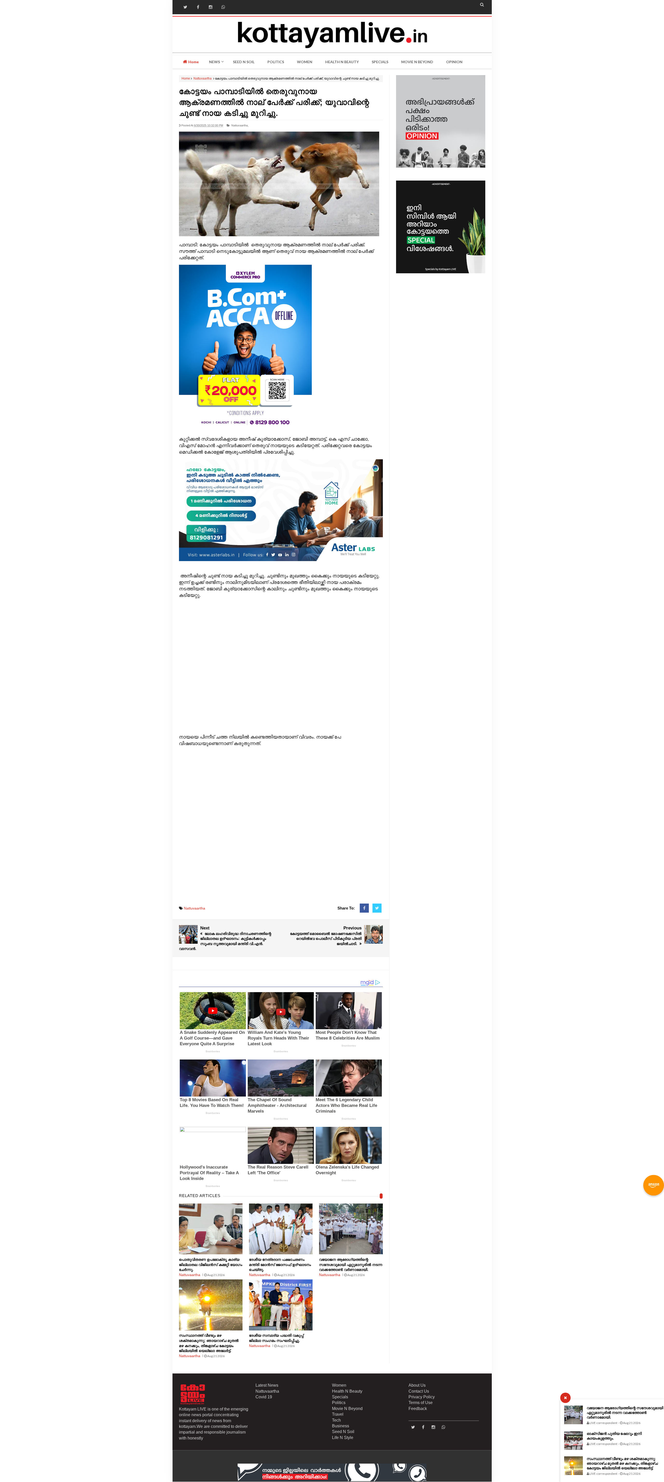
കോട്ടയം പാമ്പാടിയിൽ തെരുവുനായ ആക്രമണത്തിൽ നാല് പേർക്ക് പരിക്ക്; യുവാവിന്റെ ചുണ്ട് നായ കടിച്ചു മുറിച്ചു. (274, 102)
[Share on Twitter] (377, 908)
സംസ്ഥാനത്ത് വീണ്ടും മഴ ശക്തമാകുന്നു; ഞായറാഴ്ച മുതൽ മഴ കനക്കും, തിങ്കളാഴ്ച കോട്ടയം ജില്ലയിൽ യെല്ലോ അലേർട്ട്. (622, 1463)
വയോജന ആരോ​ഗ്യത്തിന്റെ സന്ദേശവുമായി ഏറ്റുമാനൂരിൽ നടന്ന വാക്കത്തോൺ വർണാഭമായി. (625, 1412)
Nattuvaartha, (239, 125)
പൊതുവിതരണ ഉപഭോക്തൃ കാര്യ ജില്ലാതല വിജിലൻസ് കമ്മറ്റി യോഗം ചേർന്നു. (210, 1264)
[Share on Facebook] (364, 908)
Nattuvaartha (202, 78)
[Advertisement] (281, 666)
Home (193, 62)
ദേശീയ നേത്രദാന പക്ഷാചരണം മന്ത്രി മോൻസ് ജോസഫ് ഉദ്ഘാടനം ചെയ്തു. (280, 1264)
